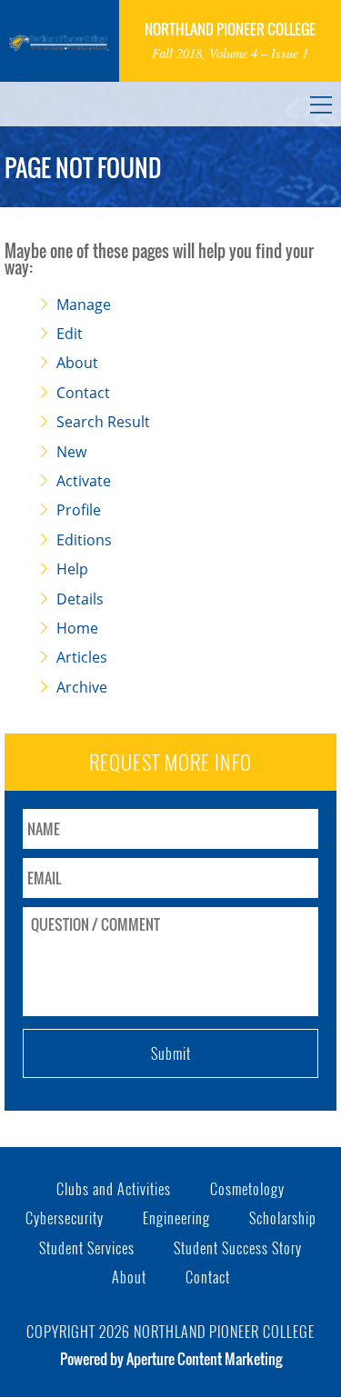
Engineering (176, 1218)
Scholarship (282, 1218)
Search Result (103, 422)
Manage (83, 304)
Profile (78, 510)
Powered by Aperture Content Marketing (171, 1359)
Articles (81, 657)
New (71, 452)
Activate (83, 481)
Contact (83, 393)
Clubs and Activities (113, 1189)
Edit (69, 334)
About (77, 363)
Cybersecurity (64, 1218)
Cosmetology (247, 1189)
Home (77, 628)
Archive (81, 687)
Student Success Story (238, 1248)
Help (72, 569)
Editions (84, 540)
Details (80, 599)
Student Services (87, 1248)
